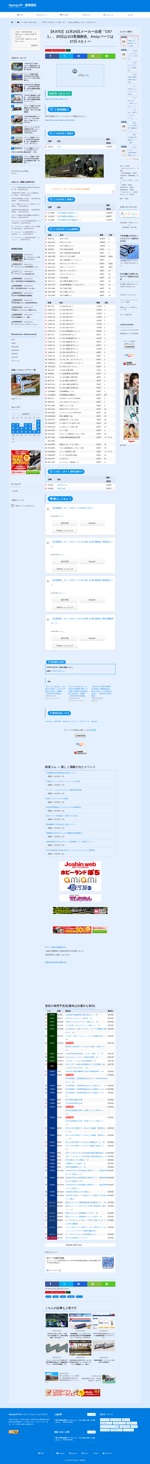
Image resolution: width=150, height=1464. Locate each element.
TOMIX (13, 343)
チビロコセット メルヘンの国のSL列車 (80, 1057)
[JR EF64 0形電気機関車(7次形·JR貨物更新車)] (102, 1071)
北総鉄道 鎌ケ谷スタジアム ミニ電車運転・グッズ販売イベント (69, 842)
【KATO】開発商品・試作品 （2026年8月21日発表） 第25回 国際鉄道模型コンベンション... (32, 98)
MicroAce (115, 1419)
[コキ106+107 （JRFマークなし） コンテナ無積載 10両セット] (73, 1032)
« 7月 (13, 442)
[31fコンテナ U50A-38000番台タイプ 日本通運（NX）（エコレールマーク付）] (86, 1068)
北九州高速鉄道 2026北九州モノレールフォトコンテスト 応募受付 (70, 850)
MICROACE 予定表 (126, 187)
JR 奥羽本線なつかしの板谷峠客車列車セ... (24, 303)
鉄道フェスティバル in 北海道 (57, 798)
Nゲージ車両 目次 (126, 314)
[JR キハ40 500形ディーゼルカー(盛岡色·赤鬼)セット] (67, 1149)
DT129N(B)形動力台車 (74, 1103)
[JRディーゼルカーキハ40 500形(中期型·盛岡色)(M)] (106, 1153)
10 (13, 428)
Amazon (92, 523)
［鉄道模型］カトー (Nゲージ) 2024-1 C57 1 (72, 508)
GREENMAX (15, 350)
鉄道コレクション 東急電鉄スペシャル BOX (82, 1216)
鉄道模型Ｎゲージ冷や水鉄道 (129, 333)
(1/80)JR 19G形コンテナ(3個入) (77, 1192)
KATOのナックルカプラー (128, 295)
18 (17, 432)
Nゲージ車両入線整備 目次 (55, 947)
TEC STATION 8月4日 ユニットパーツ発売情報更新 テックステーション (103, 1335)
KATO (68, 50)
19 (21, 432)
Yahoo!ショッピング (70, 721)
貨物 (126, 1419)
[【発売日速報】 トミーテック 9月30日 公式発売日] (104, 1350)
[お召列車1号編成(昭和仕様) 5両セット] (96, 1015)
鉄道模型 (71, 1296)
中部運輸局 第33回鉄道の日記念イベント (61, 773)
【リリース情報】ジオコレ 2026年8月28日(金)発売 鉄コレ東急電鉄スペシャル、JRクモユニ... (31, 140)
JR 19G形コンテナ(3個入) (75, 1160)
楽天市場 (64, 523)
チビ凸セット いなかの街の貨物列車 (79, 1061)
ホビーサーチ (84, 721)
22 (34, 432)
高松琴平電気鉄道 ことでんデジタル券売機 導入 (64, 807)
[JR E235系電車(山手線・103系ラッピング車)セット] (67, 1114)
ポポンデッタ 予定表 (127, 194)
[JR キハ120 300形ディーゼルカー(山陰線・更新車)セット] (70, 1132)
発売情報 (131, 1423)
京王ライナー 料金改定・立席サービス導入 (62, 816)
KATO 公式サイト (59, 671)
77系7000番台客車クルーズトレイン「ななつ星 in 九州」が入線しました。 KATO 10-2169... (74, 1421)
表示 (85, 75)
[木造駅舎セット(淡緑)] (84, 1163)
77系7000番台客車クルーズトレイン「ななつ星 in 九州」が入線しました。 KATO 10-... (32, 119)
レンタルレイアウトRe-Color (129, 330)
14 (30, 428)
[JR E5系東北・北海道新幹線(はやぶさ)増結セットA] (106, 1089)
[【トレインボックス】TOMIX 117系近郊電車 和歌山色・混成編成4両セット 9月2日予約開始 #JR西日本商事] (57, 1353)
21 (30, 432)
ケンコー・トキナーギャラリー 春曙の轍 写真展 (64, 790)
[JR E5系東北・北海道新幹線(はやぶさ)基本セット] (105, 1086)
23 (38, 432)
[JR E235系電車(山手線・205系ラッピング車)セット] (67, 1124)
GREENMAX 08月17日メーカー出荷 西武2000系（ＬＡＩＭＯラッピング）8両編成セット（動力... (80, 1362)
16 (38, 428)
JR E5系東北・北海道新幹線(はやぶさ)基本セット (84, 1086)
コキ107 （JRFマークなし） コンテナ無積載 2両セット (86, 1036)
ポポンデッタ (15, 361)
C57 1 (59, 147)
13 (26, 428)
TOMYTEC (14, 357)
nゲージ (79, 1296)
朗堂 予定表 (124, 198)
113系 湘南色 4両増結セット (67, 216)
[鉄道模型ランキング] (80, 755)
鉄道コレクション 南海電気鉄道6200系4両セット (84, 1202)
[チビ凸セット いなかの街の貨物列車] (95, 1061)
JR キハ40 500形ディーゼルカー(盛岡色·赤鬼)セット (85, 1146)
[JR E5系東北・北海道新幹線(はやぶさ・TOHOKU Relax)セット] (73, 1082)
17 (13, 432)
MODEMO (14, 354)
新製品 (56, 1296)
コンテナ (128, 1430)
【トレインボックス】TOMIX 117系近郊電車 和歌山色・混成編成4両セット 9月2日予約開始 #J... (57, 1362)
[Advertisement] (79, 7)
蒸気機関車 (106, 1423)
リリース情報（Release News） (55, 50)
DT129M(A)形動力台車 (74, 1100)
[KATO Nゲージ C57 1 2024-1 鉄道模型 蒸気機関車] (74, 178)
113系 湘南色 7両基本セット (67, 213)
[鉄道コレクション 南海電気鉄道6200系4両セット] (104, 1202)
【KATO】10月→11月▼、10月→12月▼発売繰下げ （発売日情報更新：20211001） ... (57, 1335)
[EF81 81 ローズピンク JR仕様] (91, 1018)
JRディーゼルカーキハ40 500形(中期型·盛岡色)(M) (84, 1153)
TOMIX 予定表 (127, 185)
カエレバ (61, 516)
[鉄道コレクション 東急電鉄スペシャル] (97, 1213)
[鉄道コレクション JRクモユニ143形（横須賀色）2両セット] (71, 1209)
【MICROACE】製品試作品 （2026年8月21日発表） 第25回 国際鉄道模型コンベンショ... (32, 87)
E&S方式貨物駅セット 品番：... (21, 317)
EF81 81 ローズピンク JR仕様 (77, 1018)
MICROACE (15, 347)
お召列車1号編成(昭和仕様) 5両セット (80, 1015)
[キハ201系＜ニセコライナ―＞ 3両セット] (99, 1025)
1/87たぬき (61, 488)
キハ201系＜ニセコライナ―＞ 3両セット (81, 1025)
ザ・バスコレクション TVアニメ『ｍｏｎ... (24, 324)
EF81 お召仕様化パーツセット (77, 1238)
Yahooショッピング (64, 530)
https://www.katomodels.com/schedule (60, 120)
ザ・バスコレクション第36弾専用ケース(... (24, 267)
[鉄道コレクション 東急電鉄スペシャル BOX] (100, 1216)
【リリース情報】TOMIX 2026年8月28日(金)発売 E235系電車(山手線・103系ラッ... (32, 159)
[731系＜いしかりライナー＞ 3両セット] (97, 1022)
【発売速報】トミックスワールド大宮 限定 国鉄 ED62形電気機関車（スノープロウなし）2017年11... (80, 1335)
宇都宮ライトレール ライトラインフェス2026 (63, 781)
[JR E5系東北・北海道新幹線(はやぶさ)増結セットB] (67, 1096)
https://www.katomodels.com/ (56, 99)
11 (17, 428)
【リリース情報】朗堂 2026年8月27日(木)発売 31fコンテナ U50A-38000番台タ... (32, 77)
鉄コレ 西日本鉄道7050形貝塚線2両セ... (23, 281)
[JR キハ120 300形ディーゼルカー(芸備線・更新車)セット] (70, 1139)
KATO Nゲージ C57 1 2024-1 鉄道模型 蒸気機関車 (71, 189)
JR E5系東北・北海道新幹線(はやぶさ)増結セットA (84, 1089)
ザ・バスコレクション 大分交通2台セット (81, 1234)
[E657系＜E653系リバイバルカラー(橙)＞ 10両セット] (67, 1050)
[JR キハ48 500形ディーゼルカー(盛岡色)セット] (103, 1142)
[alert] (26, 505)
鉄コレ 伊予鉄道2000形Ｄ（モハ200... (23, 288)
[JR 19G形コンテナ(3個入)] (87, 1160)
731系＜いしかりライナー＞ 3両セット (80, 1022)
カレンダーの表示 (131, 159)
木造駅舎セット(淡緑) (73, 1163)
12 (21, 428)
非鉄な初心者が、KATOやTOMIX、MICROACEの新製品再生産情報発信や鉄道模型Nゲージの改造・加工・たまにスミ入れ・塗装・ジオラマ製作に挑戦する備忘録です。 (29, 1422)
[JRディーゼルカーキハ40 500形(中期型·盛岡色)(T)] (106, 1156)
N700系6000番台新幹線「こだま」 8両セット (82, 1054)
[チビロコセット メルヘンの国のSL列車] (97, 1057)
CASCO (105, 1419)
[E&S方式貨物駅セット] (84, 1167)
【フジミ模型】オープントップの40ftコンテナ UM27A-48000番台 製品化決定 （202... (25, 150)
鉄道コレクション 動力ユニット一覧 (129, 308)
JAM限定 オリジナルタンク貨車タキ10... (24, 310)
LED (134, 1426)
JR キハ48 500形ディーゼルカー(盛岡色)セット (83, 1142)
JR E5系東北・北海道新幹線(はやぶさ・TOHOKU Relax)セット (86, 1078)
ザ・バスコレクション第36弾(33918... (23, 274)
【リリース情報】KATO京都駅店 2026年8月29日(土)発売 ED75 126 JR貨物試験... (32, 109)
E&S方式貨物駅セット (74, 1167)
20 (26, 432)
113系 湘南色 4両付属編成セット (69, 220)
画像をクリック (16, 399)
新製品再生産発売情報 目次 (56, 962)
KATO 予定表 (124, 166)
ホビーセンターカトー (109, 1426)
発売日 (63, 1296)
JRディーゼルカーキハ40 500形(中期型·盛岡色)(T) (84, 1156)
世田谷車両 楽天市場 (129, 227)
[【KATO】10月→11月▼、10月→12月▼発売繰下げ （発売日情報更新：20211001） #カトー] (57, 1326)
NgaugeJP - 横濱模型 (22, 5)
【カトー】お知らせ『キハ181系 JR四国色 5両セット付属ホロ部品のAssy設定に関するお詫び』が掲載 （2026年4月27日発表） (78, 691)
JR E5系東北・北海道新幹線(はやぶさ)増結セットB (84, 1093)
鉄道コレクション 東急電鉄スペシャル (80, 1213)
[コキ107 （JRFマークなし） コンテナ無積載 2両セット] (67, 1039)
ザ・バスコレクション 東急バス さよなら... (32, 258)
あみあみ (94, 721)
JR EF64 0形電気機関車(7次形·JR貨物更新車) (82, 1071)
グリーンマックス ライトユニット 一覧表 (129, 301)
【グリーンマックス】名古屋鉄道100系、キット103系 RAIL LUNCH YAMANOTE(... (31, 130)
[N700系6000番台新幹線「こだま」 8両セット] (102, 1054)
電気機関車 (116, 1430)
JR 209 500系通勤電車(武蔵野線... (22, 295)
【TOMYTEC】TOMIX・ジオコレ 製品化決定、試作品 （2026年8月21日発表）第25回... (32, 66)
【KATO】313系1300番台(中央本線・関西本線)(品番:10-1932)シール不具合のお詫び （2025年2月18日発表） (102, 691)
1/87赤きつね (62, 485)
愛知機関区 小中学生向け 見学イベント (60, 824)
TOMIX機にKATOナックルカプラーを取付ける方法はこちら (129, 263)
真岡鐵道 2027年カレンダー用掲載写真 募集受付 (64, 833)
